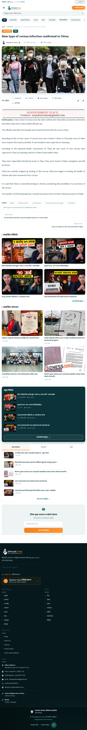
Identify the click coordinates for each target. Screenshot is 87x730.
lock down (71, 203)
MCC (43, 20)
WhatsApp (57, 98)
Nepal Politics (25, 20)
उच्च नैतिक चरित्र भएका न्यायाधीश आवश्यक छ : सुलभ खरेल (32, 453)
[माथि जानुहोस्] (54, 725)
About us (7, 640)
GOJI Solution (47, 719)
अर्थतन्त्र (6, 608)
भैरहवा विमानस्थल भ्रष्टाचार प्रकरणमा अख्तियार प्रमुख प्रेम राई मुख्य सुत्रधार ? (36, 462)
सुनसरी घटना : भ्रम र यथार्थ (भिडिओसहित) (56, 266)
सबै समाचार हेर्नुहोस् (42, 499)
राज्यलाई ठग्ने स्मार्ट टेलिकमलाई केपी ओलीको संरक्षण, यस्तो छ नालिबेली (35, 490)
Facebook (18, 98)
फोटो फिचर (50, 616)
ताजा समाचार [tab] (16, 447)
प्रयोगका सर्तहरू (45, 725)
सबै (4, 20)
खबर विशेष (10, 27)
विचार (48, 599)
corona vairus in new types (55, 203)
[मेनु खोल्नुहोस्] (4, 8)
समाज (5, 612)
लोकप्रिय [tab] (43, 447)
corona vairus (36, 203)
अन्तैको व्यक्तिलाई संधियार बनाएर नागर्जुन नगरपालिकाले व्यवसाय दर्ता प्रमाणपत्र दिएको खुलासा (64, 339)
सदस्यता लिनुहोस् (43, 530)
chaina (12, 203)
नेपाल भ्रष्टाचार (63, 20)
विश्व (15, 31)
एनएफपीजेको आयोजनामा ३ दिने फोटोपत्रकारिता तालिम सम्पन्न (19, 374)
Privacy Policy (9, 649)
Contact (7, 645)
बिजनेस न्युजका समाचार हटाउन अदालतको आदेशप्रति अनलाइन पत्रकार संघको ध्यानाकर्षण (64, 375)
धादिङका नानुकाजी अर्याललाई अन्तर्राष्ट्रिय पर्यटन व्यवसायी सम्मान (20, 338)
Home (6, 636)
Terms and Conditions (11, 653)
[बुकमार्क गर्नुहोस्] (83, 101)
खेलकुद (6, 620)
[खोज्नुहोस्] (82, 13)
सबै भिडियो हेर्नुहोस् (77, 301)
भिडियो (6, 624)
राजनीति (6, 604)
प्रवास (48, 604)
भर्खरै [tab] (71, 447)
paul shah (52, 20)
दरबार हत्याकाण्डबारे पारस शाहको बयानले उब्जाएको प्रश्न (60, 297)
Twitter (30, 98)
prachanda (13, 20)
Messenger (44, 98)
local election (75, 20)
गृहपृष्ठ (3, 27)
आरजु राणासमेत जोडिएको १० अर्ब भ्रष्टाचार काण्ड (15, 297)
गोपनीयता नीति (34, 725)
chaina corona (23, 203)
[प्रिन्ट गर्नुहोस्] (78, 101)
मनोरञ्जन (49, 608)
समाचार (6, 599)
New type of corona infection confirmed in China (20, 207)
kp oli (36, 20)
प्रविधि (48, 612)
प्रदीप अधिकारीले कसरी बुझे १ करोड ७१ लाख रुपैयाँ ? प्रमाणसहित (20, 266)
